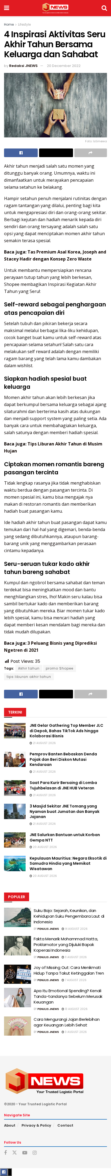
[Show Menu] (6, 8)
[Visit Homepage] (55, 8)
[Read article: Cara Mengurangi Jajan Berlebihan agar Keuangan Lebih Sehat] (17, 1026)
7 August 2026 (75, 980)
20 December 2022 (64, 65)
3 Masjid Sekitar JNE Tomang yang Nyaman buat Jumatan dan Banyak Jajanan (64, 811)
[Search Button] (104, 8)
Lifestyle (24, 24)
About (9, 1125)
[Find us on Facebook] (5, 1153)
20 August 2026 (44, 847)
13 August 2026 (76, 1009)
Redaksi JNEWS (23, 65)
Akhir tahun (29, 668)
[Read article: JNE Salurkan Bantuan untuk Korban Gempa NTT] (15, 840)
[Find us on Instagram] (35, 1153)
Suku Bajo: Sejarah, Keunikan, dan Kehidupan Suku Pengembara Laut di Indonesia (69, 916)
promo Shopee (59, 668)
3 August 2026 (75, 1032)
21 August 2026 (44, 743)
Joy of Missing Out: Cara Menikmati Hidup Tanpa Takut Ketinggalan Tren (69, 970)
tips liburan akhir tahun (29, 676)
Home (9, 24)
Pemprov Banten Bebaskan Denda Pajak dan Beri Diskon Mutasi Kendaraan (63, 759)
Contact (65, 1125)
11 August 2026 (75, 957)
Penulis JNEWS (48, 929)
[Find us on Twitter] (14, 1153)
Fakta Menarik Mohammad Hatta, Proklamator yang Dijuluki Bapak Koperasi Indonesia (66, 944)
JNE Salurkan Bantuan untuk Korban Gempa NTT (65, 837)
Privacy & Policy (36, 1125)
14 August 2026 (76, 929)
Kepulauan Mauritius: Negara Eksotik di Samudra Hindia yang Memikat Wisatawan (68, 863)
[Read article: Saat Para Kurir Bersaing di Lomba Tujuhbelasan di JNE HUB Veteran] (15, 788)
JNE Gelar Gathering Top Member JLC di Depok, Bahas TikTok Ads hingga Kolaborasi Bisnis (66, 731)
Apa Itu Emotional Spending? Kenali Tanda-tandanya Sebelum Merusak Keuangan (68, 996)
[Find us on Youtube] (24, 1153)
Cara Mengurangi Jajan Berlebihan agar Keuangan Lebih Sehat (66, 1022)
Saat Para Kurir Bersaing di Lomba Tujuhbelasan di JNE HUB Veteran (63, 785)
